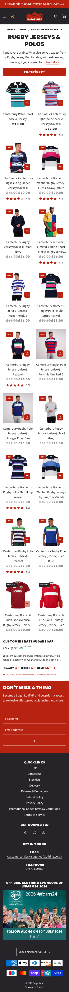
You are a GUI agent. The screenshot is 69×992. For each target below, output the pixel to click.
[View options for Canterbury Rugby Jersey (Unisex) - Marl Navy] (27, 231)
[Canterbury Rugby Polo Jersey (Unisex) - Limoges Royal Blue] (18, 408)
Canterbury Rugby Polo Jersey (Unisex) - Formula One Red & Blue (51, 370)
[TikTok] (43, 832)
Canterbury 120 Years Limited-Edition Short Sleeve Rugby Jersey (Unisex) (51, 247)
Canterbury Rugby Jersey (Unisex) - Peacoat (18, 370)
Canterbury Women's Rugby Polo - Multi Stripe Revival (51, 311)
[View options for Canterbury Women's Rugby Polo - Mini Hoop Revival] (27, 476)
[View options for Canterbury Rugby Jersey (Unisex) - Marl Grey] (60, 417)
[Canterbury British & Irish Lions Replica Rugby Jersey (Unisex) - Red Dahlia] (18, 595)
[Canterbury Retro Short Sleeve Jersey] (18, 94)
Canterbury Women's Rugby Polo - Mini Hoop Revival (18, 492)
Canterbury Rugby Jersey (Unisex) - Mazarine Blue (18, 311)
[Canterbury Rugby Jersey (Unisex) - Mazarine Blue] (18, 286)
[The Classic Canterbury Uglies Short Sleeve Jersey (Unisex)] (51, 94)
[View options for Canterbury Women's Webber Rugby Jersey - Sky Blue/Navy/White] (60, 476)
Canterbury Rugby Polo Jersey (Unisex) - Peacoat (18, 556)
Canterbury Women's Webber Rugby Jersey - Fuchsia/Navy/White (51, 183)
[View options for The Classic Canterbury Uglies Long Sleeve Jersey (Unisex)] (27, 167)
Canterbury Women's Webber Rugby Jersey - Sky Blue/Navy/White (51, 492)
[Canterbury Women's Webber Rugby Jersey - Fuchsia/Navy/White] (51, 158)
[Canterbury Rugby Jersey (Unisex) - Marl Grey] (51, 408)
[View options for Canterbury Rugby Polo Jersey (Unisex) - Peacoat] (27, 540)
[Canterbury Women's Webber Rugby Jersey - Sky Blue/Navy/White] (51, 467)
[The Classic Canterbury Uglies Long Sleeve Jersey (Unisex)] (18, 158)
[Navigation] (4, 16)
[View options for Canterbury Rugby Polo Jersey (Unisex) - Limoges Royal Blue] (27, 417)
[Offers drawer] (12, 16)
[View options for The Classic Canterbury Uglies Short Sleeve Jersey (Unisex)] (60, 103)
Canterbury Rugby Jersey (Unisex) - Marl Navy (18, 247)
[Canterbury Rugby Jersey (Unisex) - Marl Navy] (18, 222)
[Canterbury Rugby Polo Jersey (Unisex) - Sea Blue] (51, 531)
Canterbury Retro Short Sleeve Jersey (18, 116)
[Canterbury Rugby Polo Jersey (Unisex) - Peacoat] (18, 531)
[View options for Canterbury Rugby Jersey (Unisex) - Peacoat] (27, 353)
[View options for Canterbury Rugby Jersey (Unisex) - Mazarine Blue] (27, 295)
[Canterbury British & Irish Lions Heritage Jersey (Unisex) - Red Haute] (51, 595)
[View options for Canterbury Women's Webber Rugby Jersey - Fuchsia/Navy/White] (60, 167)
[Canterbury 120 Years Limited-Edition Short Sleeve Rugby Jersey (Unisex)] (51, 222)
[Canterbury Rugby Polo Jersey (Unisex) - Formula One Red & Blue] (51, 344)
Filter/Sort (34, 72)
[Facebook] (25, 832)
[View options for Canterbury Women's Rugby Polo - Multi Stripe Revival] (60, 295)
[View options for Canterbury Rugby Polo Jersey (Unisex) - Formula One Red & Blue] (60, 353)
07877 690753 (34, 869)
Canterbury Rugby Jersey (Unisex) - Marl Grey (51, 433)
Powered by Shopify (34, 987)
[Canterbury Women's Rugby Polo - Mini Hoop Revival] (18, 467)
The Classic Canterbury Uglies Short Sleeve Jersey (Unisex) (51, 119)
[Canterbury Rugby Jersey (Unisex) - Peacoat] (18, 344)
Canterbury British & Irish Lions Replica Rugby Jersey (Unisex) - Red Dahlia (18, 620)
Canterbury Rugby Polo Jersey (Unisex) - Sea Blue (51, 556)
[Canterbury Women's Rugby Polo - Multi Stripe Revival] (51, 286)
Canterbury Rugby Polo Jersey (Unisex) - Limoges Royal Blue (18, 433)
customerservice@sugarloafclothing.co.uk (34, 856)
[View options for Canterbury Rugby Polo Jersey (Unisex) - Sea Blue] (60, 540)
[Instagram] (34, 832)
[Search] (56, 16)
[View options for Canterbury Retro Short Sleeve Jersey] (27, 103)
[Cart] (64, 16)
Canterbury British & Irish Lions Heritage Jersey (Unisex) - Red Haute (51, 620)
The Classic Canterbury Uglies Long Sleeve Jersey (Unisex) (18, 183)
